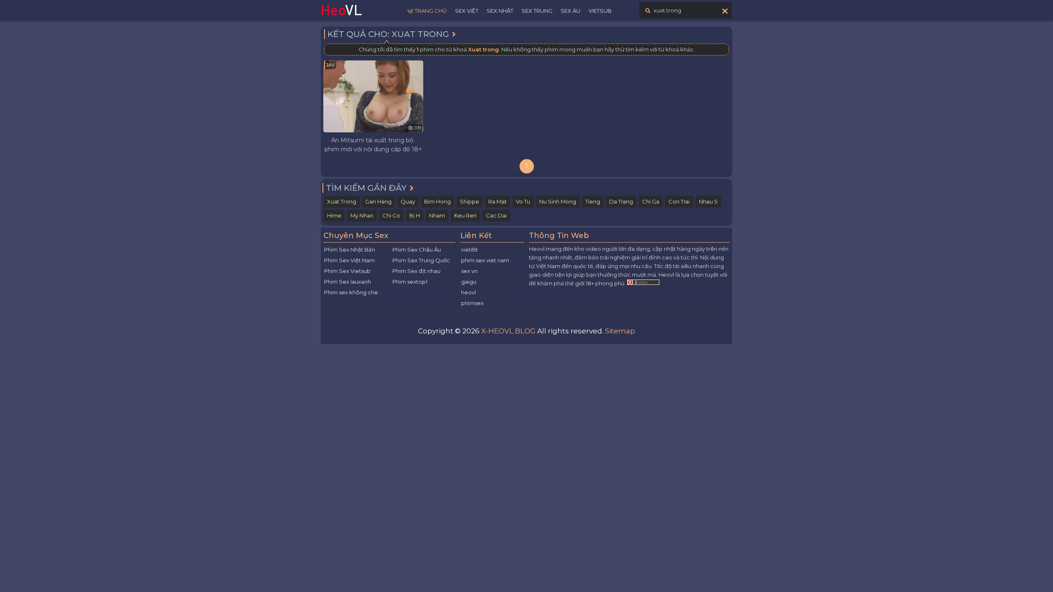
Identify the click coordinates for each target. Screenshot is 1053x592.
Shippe (469, 201)
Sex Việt (466, 10)
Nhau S (708, 201)
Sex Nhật (500, 10)
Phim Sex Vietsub (347, 271)
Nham (437, 215)
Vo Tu (523, 201)
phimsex (472, 303)
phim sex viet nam (485, 260)
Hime (334, 215)
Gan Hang (378, 201)
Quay (408, 201)
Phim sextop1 (409, 281)
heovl (468, 292)
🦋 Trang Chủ (427, 10)
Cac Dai (496, 215)
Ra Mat (497, 201)
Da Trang (621, 201)
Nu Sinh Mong (557, 201)
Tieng (592, 201)
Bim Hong (437, 201)
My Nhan (361, 215)
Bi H (414, 215)
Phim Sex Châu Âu (416, 249)
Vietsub (600, 10)
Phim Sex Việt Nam (349, 260)
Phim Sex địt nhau (416, 271)
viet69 (469, 249)
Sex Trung (537, 10)
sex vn (469, 271)
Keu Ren (465, 215)
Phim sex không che (351, 292)
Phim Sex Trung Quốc (421, 260)
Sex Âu (570, 10)
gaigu (468, 281)
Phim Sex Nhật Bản (349, 249)
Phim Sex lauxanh (347, 281)
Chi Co (391, 215)
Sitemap (620, 331)
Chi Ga (650, 201)
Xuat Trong (341, 201)
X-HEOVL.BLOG (508, 331)
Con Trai (679, 201)
